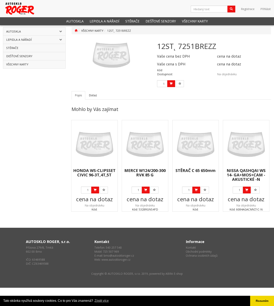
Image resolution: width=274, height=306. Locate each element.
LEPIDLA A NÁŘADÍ (104, 21)
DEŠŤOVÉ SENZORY (161, 21)
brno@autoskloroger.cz (119, 255)
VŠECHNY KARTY (195, 21)
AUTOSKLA (75, 21)
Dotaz (93, 95)
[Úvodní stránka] (76, 31)
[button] (60, 31)
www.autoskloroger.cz (115, 259)
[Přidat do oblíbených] (180, 83)
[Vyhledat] (231, 9)
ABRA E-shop (174, 274)
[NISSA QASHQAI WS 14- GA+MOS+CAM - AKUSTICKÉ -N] (246, 144)
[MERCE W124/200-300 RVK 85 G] (145, 144)
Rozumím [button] (262, 300)
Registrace (248, 9)
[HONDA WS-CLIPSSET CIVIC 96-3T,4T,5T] (94, 144)
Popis (78, 95)
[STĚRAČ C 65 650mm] (195, 144)
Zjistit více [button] (101, 300)
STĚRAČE (132, 21)
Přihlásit (265, 9)
